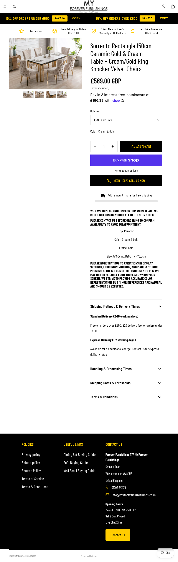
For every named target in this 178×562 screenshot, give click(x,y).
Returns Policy (31, 470)
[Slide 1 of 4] (28, 94)
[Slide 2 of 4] (39, 94)
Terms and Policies (89, 555)
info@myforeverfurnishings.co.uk (134, 494)
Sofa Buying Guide (76, 462)
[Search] (14, 6)
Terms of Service (33, 478)
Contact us (118, 534)
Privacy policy (31, 454)
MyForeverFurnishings (26, 555)
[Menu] (5, 7)
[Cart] (173, 6)
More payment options (126, 170)
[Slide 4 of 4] (62, 94)
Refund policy (31, 462)
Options (94, 111)
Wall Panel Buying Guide (79, 470)
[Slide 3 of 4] (51, 94)
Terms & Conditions (35, 486)
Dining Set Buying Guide (80, 454)
